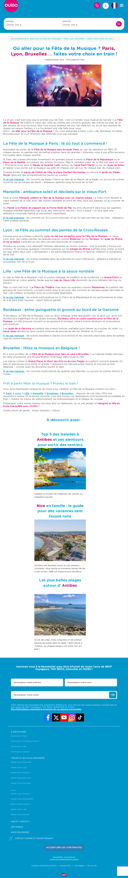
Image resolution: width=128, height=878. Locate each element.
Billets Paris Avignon (20, 773)
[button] (64, 847)
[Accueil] (11, 6)
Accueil (14, 39)
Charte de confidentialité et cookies (64, 859)
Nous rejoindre (20, 832)
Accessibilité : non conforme (64, 857)
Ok (113, 695)
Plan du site (92, 865)
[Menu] (121, 5)
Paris (9, 393)
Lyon (18, 393)
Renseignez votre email (26, 695)
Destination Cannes (20, 752)
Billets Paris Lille (18, 809)
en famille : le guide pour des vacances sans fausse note (60, 511)
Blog (22, 39)
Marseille (38, 393)
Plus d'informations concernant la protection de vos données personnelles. (46, 709)
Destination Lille (18, 746)
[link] (48, 717)
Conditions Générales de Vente (44, 865)
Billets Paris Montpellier (22, 799)
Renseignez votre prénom (27, 683)
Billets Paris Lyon (19, 767)
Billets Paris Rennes (20, 814)
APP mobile (17, 827)
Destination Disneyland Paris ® (25, 741)
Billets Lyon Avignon (20, 794)
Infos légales (79, 865)
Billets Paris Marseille (21, 762)
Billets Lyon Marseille (21, 783)
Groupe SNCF (65, 865)
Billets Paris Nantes (20, 804)
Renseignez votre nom (79, 683)
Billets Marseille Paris (21, 778)
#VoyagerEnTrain (75, 60)
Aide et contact (20, 821)
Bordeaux (52, 393)
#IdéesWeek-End (55, 60)
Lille (26, 393)
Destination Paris (19, 736)
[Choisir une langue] (114, 5)
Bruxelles (68, 393)
